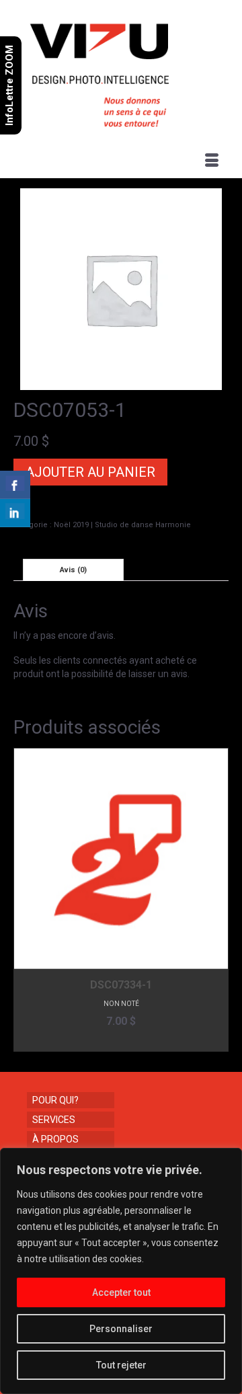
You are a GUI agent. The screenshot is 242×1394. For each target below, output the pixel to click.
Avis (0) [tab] (73, 570)
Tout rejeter (121, 1365)
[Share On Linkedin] (15, 513)
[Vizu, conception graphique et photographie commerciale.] (122, 71)
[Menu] (212, 161)
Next (217, 900)
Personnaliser (121, 1328)
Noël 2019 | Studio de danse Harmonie (122, 524)
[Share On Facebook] (15, 485)
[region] (121, 1271)
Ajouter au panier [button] (121, 1041)
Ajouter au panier (90, 472)
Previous (25, 900)
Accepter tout (121, 1292)
